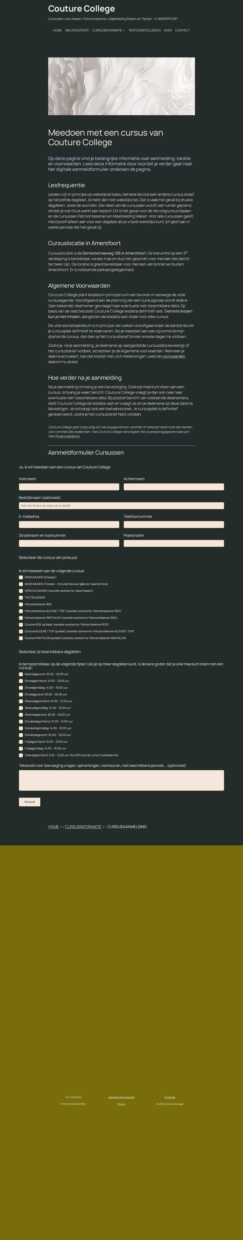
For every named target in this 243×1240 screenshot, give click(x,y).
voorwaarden (173, 356)
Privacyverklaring (67, 436)
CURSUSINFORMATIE (83, 826)
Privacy (121, 1104)
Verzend (29, 801)
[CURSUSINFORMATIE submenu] (124, 30)
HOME (53, 826)
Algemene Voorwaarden (121, 1097)
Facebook (169, 1097)
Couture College (81, 8)
